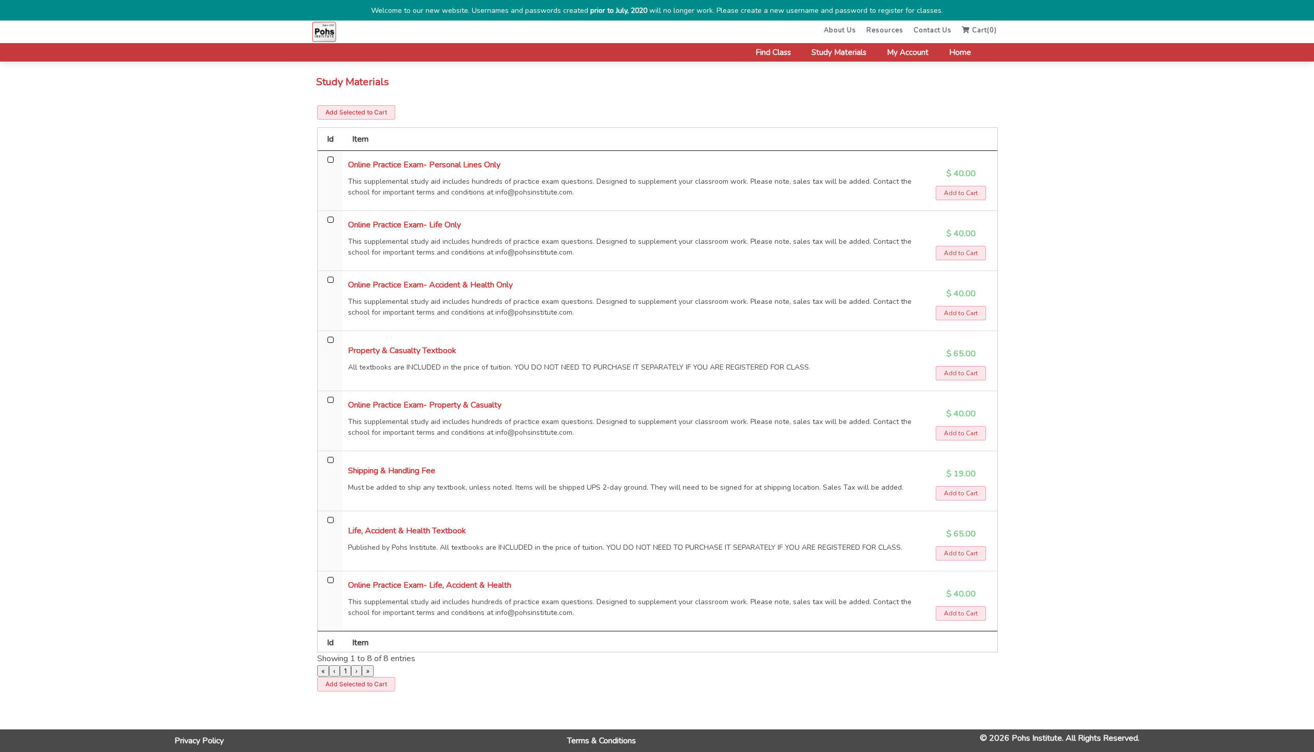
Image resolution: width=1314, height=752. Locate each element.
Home (960, 52)
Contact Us (933, 30)
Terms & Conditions (601, 740)
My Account (908, 52)
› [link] (356, 671)
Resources (884, 30)
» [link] (368, 671)
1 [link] (345, 671)
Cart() (983, 30)
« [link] (323, 671)
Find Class (773, 52)
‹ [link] (334, 671)
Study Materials (838, 52)
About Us (840, 30)
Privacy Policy (199, 740)
